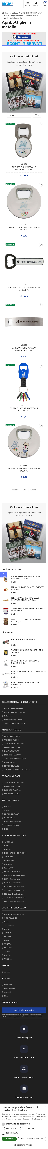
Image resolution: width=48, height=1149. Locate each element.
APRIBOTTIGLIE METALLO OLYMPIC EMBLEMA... (24, 288)
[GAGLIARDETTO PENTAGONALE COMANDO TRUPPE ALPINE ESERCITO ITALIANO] (6, 579)
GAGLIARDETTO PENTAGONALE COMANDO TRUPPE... (25, 577)
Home (7, 13)
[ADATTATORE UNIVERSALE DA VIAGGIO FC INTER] (6, 685)
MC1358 (24, 345)
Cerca (35, 5)
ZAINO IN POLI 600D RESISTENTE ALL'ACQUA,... (26, 620)
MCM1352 (24, 466)
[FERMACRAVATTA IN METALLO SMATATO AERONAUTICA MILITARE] (6, 600)
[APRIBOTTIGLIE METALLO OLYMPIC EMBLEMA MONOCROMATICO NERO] (24, 261)
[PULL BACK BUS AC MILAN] (6, 642)
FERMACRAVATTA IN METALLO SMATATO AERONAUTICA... (25, 599)
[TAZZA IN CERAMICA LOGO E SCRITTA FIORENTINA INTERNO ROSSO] (6, 611)
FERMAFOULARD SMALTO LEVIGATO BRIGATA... (27, 588)
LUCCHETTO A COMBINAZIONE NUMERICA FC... (25, 662)
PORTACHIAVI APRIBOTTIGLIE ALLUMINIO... (24, 409)
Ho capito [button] (9, 1139)
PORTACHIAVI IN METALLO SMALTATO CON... (28, 673)
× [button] (45, 1106)
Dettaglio (38, 1119)
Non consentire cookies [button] (32, 1139)
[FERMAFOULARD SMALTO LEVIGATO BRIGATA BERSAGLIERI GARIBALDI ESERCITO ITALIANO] (6, 590)
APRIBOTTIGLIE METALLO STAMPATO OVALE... (24, 168)
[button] (8, 4)
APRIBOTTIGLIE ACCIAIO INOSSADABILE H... (24, 349)
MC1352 (24, 224)
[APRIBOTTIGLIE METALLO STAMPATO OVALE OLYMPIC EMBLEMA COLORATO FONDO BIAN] (24, 141)
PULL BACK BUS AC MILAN (23, 639)
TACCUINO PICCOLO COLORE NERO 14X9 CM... (27, 651)
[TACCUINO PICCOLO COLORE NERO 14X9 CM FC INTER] (6, 653)
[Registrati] (24, 38)
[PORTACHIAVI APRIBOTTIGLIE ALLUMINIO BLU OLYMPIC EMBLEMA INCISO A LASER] (24, 382)
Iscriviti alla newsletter (24, 1010)
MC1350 (24, 164)
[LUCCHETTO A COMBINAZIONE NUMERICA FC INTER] (6, 663)
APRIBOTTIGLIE (31, 15)
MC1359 (24, 405)
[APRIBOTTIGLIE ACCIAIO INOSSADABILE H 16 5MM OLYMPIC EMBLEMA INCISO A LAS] (24, 321)
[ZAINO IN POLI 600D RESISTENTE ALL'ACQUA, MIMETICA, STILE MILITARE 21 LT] (6, 622)
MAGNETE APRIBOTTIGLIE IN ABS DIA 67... (24, 228)
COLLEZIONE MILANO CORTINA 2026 (26, 13)
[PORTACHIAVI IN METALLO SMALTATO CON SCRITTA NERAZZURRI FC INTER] (6, 674)
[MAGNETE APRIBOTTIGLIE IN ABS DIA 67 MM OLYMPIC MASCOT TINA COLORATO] (24, 442)
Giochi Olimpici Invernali (13, 15)
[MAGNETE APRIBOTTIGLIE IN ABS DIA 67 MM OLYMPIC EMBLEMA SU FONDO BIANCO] (24, 201)
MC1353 (24, 285)
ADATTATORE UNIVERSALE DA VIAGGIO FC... (25, 683)
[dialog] (24, 1126)
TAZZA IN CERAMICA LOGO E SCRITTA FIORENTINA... (28, 609)
